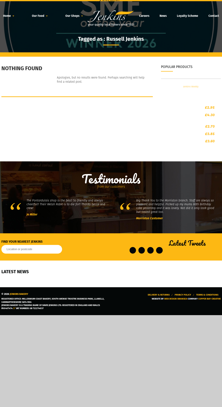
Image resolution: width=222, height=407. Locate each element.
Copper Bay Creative (209, 298)
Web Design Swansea (175, 298)
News (163, 16)
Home (7, 16)
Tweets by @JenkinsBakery (182, 251)
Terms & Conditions (207, 294)
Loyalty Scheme (187, 16)
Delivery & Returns (159, 294)
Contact (213, 16)
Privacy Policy (183, 294)
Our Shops (72, 16)
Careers (144, 16)
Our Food (38, 16)
